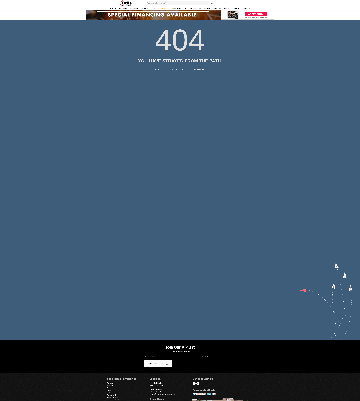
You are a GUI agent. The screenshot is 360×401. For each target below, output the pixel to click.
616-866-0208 (157, 392)
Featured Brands (176, 8)
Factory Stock (163, 8)
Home (158, 70)
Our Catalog (177, 70)
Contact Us (246, 8)
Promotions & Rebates (193, 8)
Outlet (153, 8)
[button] (212, 3)
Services (226, 8)
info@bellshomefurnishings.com (164, 394)
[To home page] (125, 3)
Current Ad (217, 8)
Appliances (134, 8)
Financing (207, 8)
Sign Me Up (204, 356)
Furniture (113, 8)
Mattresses (123, 8)
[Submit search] (205, 3)
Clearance (144, 8)
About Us (236, 8)
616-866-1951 (159, 389)
